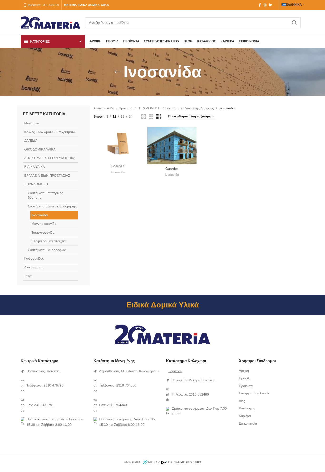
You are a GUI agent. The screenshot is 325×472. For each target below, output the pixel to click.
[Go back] (117, 72)
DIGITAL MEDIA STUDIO (184, 462)
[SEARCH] (294, 22)
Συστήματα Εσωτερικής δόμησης (45, 195)
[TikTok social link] (275, 5)
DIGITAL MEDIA (144, 462)
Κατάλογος (247, 408)
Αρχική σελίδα (104, 108)
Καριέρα (245, 416)
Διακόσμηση (33, 267)
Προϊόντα (126, 108)
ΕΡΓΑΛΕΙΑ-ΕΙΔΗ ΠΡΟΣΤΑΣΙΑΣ (47, 175)
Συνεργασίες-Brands (254, 393)
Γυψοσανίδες (34, 258)
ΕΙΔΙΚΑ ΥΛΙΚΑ (34, 167)
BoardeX (117, 166)
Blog (242, 401)
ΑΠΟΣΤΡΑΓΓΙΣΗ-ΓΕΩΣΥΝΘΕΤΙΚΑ (49, 158)
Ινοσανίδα (39, 215)
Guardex (171, 169)
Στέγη (28, 276)
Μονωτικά (31, 123)
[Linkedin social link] (271, 5)
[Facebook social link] (259, 5)
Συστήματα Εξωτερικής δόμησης (52, 206)
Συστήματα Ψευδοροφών (47, 250)
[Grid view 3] (151, 116)
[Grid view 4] (158, 116)
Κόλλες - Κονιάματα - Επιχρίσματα (49, 132)
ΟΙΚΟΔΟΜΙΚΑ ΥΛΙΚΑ (39, 149)
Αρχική (244, 370)
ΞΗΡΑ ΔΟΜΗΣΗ (36, 184)
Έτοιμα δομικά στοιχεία (48, 241)
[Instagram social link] (265, 5)
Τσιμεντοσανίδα (42, 232)
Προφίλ (244, 378)
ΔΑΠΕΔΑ (30, 140)
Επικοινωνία (248, 423)
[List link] (53, 371)
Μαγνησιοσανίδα (43, 224)
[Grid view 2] (143, 116)
